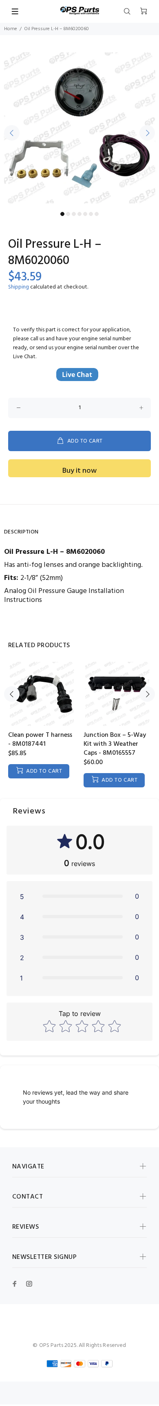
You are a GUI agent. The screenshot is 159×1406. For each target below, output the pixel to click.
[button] (79, 896)
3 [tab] (74, 214)
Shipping (18, 287)
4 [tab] (79, 214)
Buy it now (79, 471)
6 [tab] (91, 214)
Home (10, 29)
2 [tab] (68, 214)
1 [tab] (62, 214)
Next (147, 133)
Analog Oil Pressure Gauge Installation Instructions (64, 595)
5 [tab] (85, 214)
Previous (12, 133)
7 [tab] (97, 214)
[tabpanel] (79, 127)
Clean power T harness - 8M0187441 (40, 739)
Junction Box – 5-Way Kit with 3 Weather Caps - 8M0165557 (115, 744)
